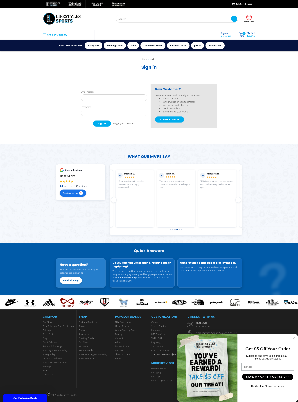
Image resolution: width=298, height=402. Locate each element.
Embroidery (156, 330)
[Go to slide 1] (170, 229)
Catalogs (47, 330)
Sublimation (157, 346)
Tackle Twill (156, 338)
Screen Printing (158, 326)
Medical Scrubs (86, 350)
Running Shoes (115, 45)
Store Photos (49, 334)
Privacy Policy (49, 354)
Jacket (197, 45)
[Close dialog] (294, 337)
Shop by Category (57, 34)
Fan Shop (83, 342)
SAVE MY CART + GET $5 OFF (267, 376)
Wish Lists (249, 21)
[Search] (234, 19)
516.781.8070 (203, 326)
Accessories (84, 334)
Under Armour (122, 326)
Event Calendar (50, 342)
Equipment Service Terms (55, 362)
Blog (45, 338)
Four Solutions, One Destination (58, 326)
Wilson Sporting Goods (126, 330)
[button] (25, 398)
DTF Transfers (158, 334)
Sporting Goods (86, 338)
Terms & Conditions (52, 358)
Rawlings (119, 334)
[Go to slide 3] (175, 229)
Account (226, 35)
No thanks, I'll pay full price (267, 386)
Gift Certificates (243, 3)
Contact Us (48, 374)
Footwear (83, 330)
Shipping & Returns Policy (55, 350)
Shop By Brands (86, 358)
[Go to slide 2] (172, 229)
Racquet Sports (178, 45)
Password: (86, 106)
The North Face (122, 354)
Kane (133, 45)
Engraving (155, 342)
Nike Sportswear (123, 322)
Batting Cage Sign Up (161, 380)
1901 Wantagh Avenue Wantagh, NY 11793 (216, 332)
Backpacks (93, 45)
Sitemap (47, 366)
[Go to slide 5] (179, 229)
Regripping (156, 372)
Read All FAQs (71, 280)
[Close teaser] (48, 393)
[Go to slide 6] (181, 229)
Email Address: (88, 91)
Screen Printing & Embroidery (93, 354)
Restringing (156, 376)
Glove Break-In (158, 368)
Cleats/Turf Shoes (153, 45)
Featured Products (88, 322)
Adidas (118, 342)
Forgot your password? (124, 123)
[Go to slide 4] (177, 229)
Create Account (169, 119)
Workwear (83, 346)
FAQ (45, 370)
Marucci (119, 350)
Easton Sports (122, 346)
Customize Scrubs (160, 350)
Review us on (70, 193)
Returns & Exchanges (53, 346)
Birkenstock (215, 45)
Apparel (82, 326)
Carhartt (119, 338)
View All (118, 358)
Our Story (47, 322)
